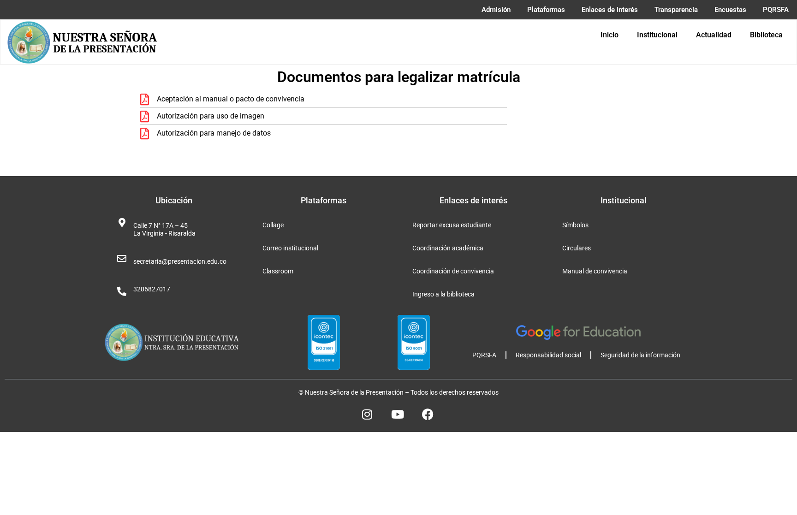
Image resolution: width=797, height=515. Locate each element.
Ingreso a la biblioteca (443, 294)
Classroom (277, 271)
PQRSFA (484, 355)
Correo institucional (290, 248)
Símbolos (575, 225)
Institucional (657, 34)
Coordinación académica (447, 248)
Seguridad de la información (640, 355)
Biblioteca (766, 34)
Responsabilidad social (548, 355)
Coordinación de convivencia (453, 271)
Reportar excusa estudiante (451, 225)
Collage (273, 225)
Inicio (610, 34)
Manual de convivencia (594, 271)
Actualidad (714, 34)
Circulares (576, 248)
